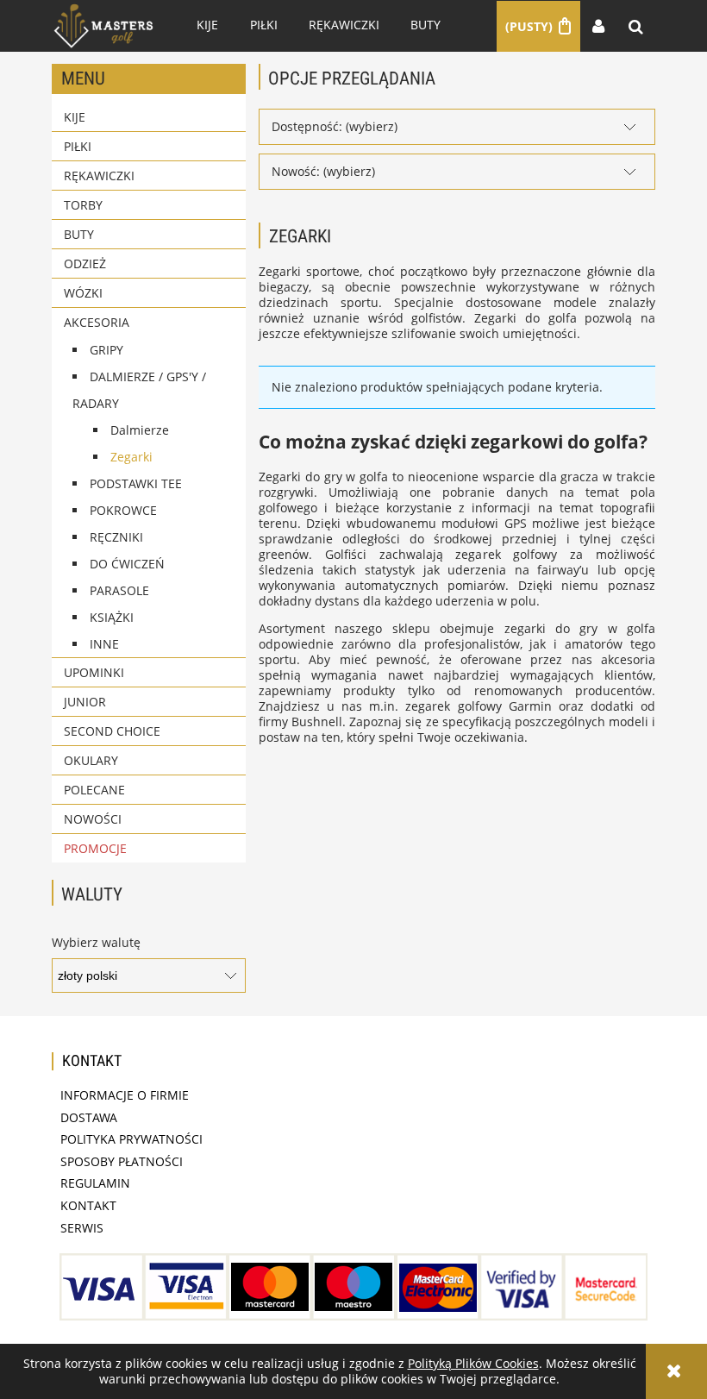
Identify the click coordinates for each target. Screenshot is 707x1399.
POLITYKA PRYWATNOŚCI (131, 1139)
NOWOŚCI (93, 819)
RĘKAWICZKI (99, 175)
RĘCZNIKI (116, 537)
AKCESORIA (96, 322)
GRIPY (106, 350)
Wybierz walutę (96, 943)
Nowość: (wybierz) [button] (323, 171)
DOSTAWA (88, 1117)
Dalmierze (139, 430)
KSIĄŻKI (112, 617)
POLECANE (94, 789)
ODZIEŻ (85, 263)
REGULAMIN (95, 1183)
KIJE (74, 117)
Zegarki (131, 457)
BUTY (79, 234)
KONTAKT (88, 1205)
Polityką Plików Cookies (473, 1363)
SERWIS (81, 1228)
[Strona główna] (103, 26)
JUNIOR (85, 701)
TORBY (83, 205)
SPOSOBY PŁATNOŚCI (121, 1161)
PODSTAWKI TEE (136, 483)
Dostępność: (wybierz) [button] (334, 126)
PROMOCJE (95, 848)
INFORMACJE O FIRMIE (124, 1095)
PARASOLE (119, 590)
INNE (104, 644)
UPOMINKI (94, 672)
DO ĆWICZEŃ (127, 563)
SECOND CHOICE (112, 731)
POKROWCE (123, 510)
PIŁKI (77, 146)
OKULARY (91, 760)
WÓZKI (83, 293)
